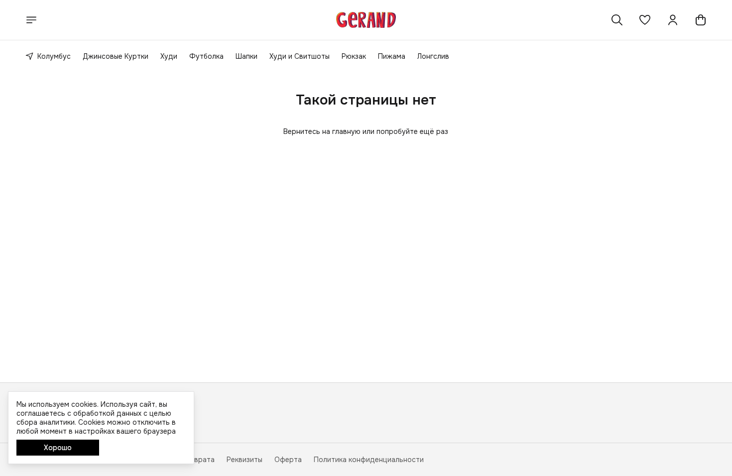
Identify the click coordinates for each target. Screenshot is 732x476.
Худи (168, 56)
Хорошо (58, 447)
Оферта (288, 459)
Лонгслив (433, 56)
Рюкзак (354, 56)
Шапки (246, 56)
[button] (645, 20)
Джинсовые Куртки (115, 56)
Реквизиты (244, 459)
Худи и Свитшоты (299, 56)
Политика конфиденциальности (369, 459)
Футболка (206, 56)
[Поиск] (617, 20)
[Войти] (673, 20)
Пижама (391, 56)
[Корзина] (701, 20)
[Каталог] (31, 20)
